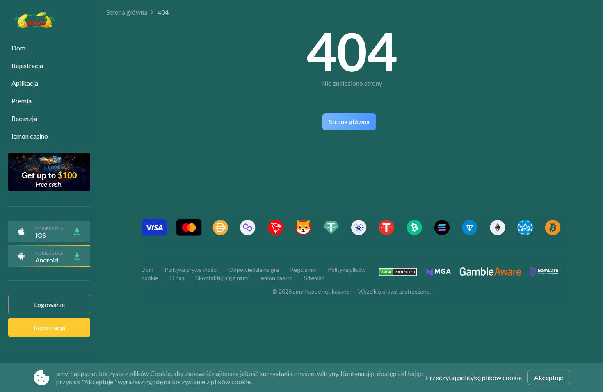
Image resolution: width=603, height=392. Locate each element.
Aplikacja (24, 83)
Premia (21, 101)
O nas (177, 277)
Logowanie (49, 304)
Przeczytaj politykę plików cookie (474, 377)
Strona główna (127, 12)
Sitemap (314, 277)
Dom (18, 48)
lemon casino (29, 136)
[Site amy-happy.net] (30, 21)
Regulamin (303, 269)
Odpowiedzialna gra (253, 269)
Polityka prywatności (190, 269)
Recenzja (24, 118)
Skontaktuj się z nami (222, 277)
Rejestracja (27, 65)
